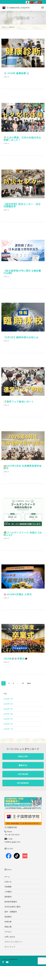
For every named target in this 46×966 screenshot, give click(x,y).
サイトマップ (9, 947)
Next (29, 683)
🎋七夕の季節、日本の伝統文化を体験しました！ (22, 138)
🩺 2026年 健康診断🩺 (16, 73)
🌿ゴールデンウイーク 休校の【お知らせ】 (23, 533)
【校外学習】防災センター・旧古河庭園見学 (22, 205)
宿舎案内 (8, 916)
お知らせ (6, 77)
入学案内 (8, 891)
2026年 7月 (8, 699)
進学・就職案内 (10, 911)
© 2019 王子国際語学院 (9, 959)
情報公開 (8, 926)
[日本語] (27, 2)
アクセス (8, 931)
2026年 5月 (8, 709)
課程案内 (8, 896)
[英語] (35, 2)
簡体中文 (23, 765)
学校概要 (8, 886)
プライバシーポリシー (13, 942)
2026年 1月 (8, 729)
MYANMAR (23, 783)
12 (23, 683)
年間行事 (8, 921)
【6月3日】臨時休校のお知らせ (21, 337)
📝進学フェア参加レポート (19, 401)
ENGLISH (23, 756)
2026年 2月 (8, 724)
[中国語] (31, 2)
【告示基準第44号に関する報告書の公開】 (22, 272)
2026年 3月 (8, 719)
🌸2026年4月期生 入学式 (18, 594)
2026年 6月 (8, 704)
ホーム (7, 876)
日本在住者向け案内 (12, 906)
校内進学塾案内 (10, 901)
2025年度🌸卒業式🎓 (16, 658)
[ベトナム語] (39, 2)
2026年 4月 (8, 714)
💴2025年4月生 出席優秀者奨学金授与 (23, 467)
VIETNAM (23, 774)
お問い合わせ (9, 936)
